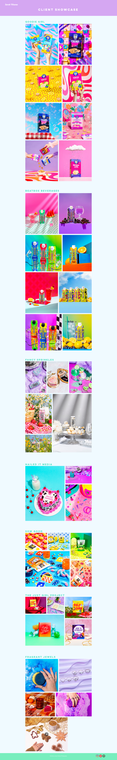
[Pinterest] (100, 756)
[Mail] (103, 756)
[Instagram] (97, 756)
